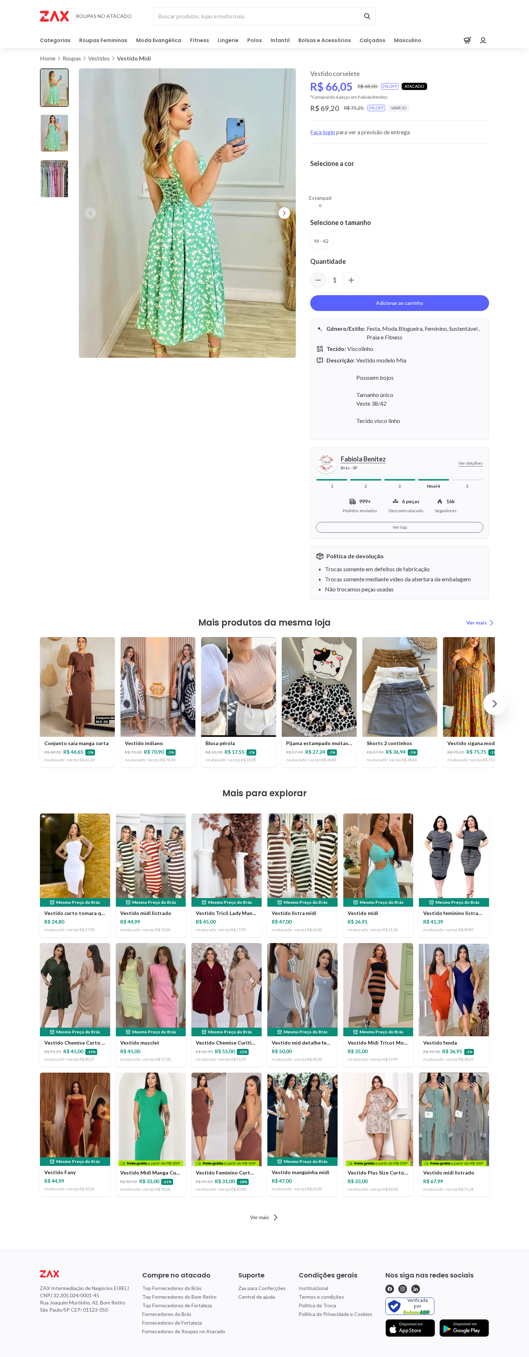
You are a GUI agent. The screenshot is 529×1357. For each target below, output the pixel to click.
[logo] (84, 1273)
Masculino (407, 40)
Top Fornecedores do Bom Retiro (179, 1297)
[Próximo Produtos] (494, 703)
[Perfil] (483, 40)
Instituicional (313, 1288)
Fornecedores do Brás (166, 1314)
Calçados (372, 40)
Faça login (322, 132)
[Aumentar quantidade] (351, 280)
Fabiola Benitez (363, 459)
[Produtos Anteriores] (34, 703)
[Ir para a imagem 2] (54, 133)
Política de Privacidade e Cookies (335, 1314)
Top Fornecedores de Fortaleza (177, 1305)
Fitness (199, 40)
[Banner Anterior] (90, 213)
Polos (254, 40)
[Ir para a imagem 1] (54, 87)
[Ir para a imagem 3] (54, 178)
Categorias (55, 40)
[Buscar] (367, 16)
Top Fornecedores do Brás (172, 1288)
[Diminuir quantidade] (318, 280)
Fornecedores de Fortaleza (172, 1323)
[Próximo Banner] (284, 213)
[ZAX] (54, 16)
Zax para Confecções (262, 1288)
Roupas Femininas (103, 40)
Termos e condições (321, 1297)
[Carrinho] (467, 40)
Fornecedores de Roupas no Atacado (183, 1331)
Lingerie (228, 40)
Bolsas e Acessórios (324, 40)
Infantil (280, 40)
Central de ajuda (256, 1297)
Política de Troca (317, 1305)
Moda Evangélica (158, 40)
